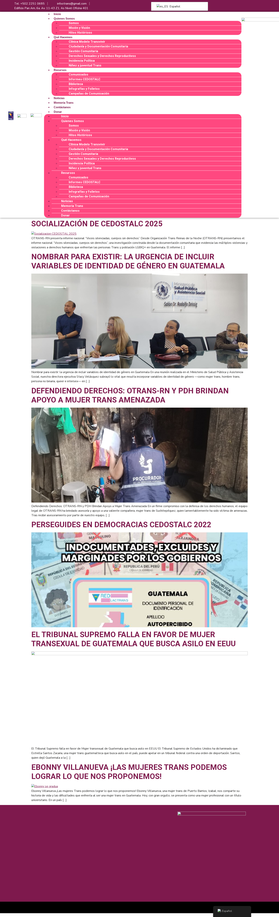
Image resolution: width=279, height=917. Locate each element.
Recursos (60, 70)
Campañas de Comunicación (89, 93)
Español (174, 6)
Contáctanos (62, 107)
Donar (58, 111)
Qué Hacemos (63, 37)
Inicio (57, 14)
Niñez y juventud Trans (85, 65)
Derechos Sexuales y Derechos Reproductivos (102, 56)
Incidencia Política (82, 60)
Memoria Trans (63, 102)
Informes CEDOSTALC (84, 79)
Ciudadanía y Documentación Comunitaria (98, 46)
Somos (74, 23)
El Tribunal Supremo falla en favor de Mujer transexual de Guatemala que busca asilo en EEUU (133, 639)
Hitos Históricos (80, 32)
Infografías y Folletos (84, 89)
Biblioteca (76, 84)
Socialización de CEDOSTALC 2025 (96, 223)
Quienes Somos (64, 18)
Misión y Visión (79, 28)
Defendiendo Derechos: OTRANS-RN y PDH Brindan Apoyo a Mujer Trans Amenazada (130, 395)
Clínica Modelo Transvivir (87, 41)
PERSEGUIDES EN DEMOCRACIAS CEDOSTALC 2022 (121, 524)
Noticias (59, 98)
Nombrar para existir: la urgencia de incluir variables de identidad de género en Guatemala (128, 261)
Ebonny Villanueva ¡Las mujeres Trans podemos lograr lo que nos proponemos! (129, 772)
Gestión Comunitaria (83, 51)
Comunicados (78, 74)
